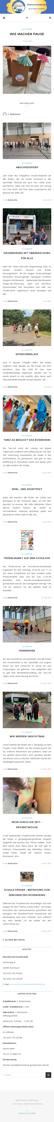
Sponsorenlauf (27, 354)
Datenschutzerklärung (33, 1104)
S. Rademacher (14, 114)
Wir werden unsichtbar (27, 736)
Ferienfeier (27, 650)
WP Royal (34, 1100)
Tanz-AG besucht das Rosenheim (27, 440)
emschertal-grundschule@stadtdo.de (27, 984)
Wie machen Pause (27, 34)
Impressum (18, 1104)
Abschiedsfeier (27, 167)
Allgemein (27, 29)
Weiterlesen (27, 103)
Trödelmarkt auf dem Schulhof (27, 558)
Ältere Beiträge (15, 940)
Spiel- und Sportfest (27, 489)
